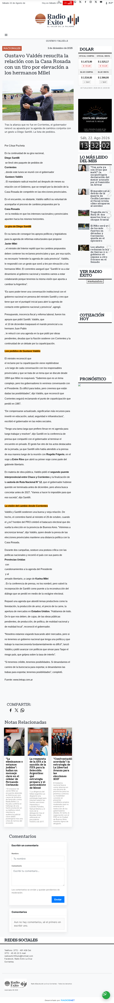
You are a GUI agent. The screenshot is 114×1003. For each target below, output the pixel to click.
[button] (60, 2)
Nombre (15, 853)
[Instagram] (91, 2)
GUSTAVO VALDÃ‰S (57, 41)
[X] (81, 2)
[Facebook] (86, 2)
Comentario (17, 866)
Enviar (58, 899)
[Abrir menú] (6, 34)
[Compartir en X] (16, 710)
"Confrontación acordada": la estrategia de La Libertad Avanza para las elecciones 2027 (61, 769)
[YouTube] (102, 2)
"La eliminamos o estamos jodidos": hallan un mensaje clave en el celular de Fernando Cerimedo (14, 772)
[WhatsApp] (76, 2)
